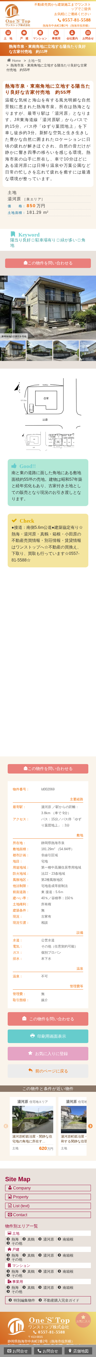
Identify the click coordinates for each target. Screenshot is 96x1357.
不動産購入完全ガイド (61, 1300)
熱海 (15, 1239)
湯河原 (48, 1239)
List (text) (20, 1206)
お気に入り (83, 1321)
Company (21, 1188)
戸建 (15, 1249)
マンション (20, 1266)
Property (20, 1197)
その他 (17, 1243)
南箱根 (68, 1239)
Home (16, 61)
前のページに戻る (51, 1071)
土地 (15, 1233)
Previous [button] (5, 1126)
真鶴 (31, 1239)
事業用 (17, 1282)
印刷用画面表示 (51, 1036)
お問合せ (20, 1351)
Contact (19, 1215)
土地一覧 (34, 61)
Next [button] (90, 1126)
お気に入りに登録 (51, 1053)
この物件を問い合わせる (50, 263)
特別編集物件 (24, 1300)
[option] (33, 1126)
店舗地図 (81, 1351)
